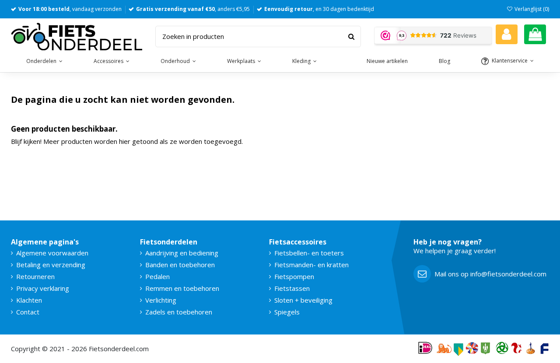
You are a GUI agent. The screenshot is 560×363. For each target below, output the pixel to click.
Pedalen (157, 276)
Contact (27, 311)
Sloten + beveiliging (303, 300)
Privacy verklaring (42, 288)
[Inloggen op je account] (507, 34)
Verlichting (160, 300)
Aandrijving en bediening (181, 252)
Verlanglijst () (531, 9)
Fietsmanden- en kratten (311, 264)
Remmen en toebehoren (182, 288)
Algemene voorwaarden (52, 252)
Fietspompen (294, 276)
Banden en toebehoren (180, 264)
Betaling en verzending (50, 264)
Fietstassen (292, 288)
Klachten (29, 300)
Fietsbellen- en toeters (309, 252)
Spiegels (287, 311)
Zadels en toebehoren (178, 311)
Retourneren (35, 276)
